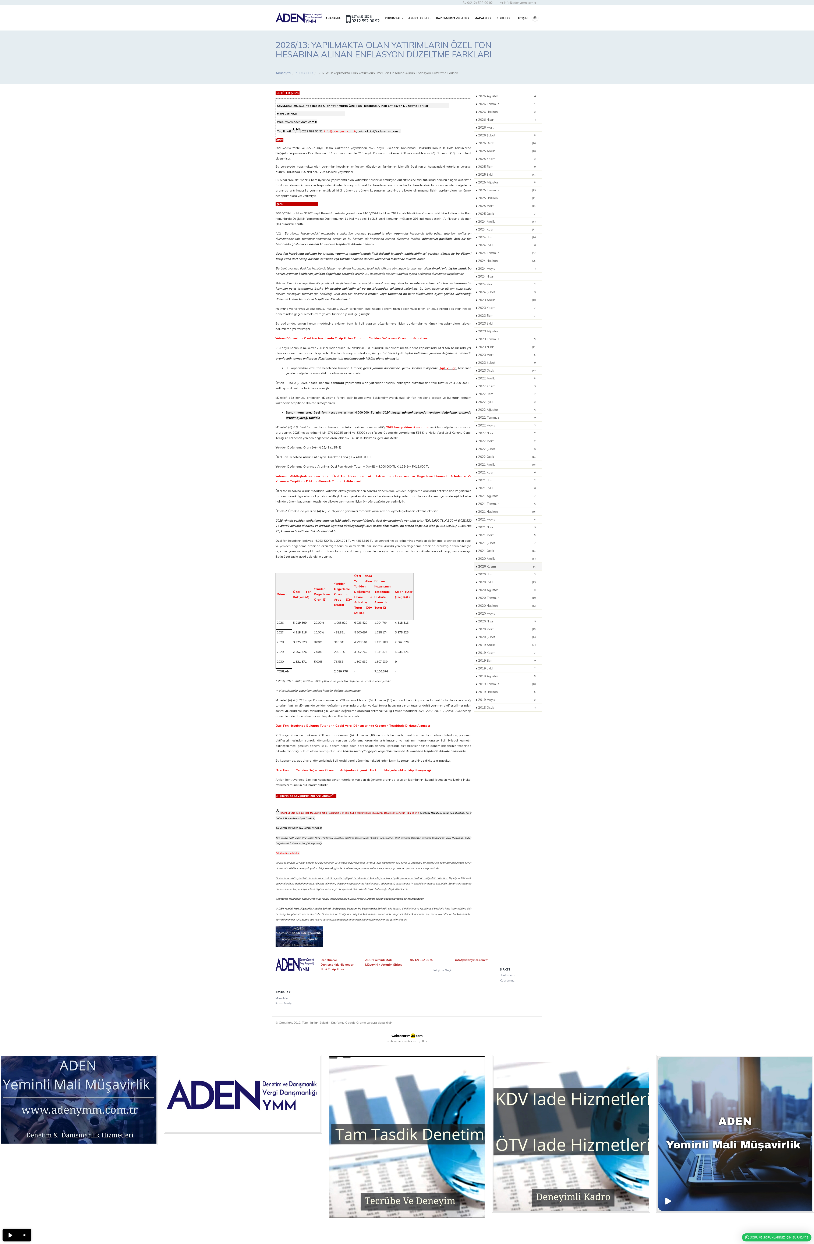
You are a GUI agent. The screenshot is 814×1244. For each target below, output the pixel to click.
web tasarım (395, 1041)
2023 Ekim (507, 316)
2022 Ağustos (507, 410)
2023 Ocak (507, 370)
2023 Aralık (507, 300)
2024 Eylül (507, 245)
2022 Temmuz (507, 417)
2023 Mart (507, 355)
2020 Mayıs (507, 613)
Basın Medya (284, 1003)
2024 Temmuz (507, 253)
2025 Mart (507, 206)
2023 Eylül (507, 323)
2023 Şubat (507, 363)
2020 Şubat (507, 637)
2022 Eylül (507, 402)
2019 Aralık (507, 645)
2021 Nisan (507, 527)
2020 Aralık (507, 559)
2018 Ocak (507, 707)
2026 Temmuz (507, 104)
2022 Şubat (507, 449)
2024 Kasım (507, 229)
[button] (10, 1235)
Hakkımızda (508, 975)
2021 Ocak (507, 551)
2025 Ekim (507, 167)
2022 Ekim (507, 394)
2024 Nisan (507, 276)
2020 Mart (507, 629)
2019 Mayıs (507, 700)
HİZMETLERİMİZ (418, 18)
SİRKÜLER (503, 18)
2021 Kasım (507, 472)
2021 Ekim (507, 480)
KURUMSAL (393, 18)
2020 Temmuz (507, 598)
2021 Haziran (507, 512)
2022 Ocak (507, 457)
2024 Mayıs (507, 269)
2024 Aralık (507, 222)
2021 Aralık (507, 464)
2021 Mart (507, 535)
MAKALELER (483, 18)
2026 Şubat (507, 135)
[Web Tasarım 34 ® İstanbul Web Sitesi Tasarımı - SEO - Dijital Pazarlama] (407, 1036)
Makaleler (282, 998)
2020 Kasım (507, 566)
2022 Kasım (507, 386)
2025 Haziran (507, 198)
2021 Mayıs (507, 519)
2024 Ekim (507, 237)
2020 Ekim (507, 574)
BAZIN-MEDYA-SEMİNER (452, 18)
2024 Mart (507, 284)
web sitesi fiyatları (415, 1041)
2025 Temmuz (507, 190)
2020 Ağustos (507, 590)
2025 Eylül (507, 174)
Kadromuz (507, 980)
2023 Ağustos (507, 331)
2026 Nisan (507, 120)
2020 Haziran (507, 606)
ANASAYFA (333, 18)
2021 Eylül (507, 488)
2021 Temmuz (507, 504)
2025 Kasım (507, 159)
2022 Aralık (507, 378)
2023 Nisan (507, 347)
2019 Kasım (507, 653)
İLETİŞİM (522, 18)
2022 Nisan (507, 433)
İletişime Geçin (443, 970)
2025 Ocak (507, 214)
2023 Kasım (507, 308)
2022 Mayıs (507, 425)
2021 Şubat (507, 543)
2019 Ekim (507, 660)
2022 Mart (507, 441)
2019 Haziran (507, 692)
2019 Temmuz (507, 684)
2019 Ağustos (507, 676)
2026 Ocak (507, 143)
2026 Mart (507, 127)
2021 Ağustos (507, 496)
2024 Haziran (507, 261)
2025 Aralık (507, 151)
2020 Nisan (507, 621)
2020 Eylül (507, 582)
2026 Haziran (507, 112)
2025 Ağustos (507, 182)
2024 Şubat (507, 292)
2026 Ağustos (507, 96)
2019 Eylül (507, 668)
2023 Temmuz (507, 339)
